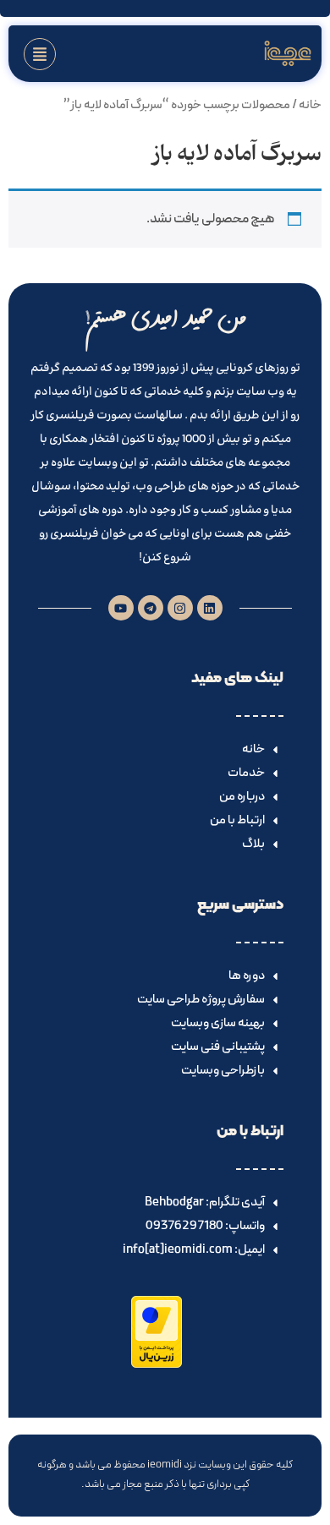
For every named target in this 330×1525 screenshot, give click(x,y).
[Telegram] (150, 607)
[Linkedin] (210, 607)
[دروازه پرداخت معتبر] (156, 1364)
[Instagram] (180, 607)
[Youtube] (121, 607)
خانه (310, 105)
